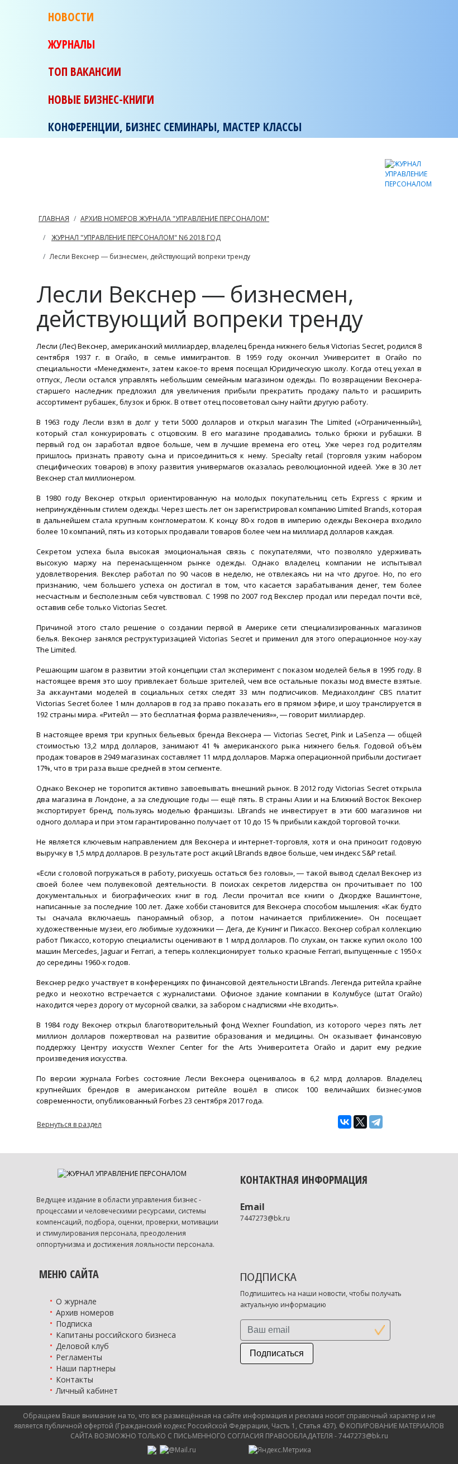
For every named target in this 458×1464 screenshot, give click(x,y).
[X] (360, 1122)
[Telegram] (376, 1122)
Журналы (71, 44)
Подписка (74, 1323)
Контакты (74, 1379)
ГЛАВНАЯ (54, 218)
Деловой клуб (82, 1346)
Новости (71, 17)
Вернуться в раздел (69, 1124)
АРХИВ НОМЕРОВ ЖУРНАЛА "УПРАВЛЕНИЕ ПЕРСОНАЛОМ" (174, 218)
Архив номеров (85, 1312)
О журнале (76, 1301)
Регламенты (79, 1357)
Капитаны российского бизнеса (116, 1334)
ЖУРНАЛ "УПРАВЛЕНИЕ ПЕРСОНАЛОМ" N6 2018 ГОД (136, 237)
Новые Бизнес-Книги (101, 99)
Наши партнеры (86, 1368)
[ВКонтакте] (344, 1122)
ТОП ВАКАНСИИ (84, 71)
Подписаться (277, 1353)
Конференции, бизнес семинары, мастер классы (175, 127)
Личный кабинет (87, 1390)
